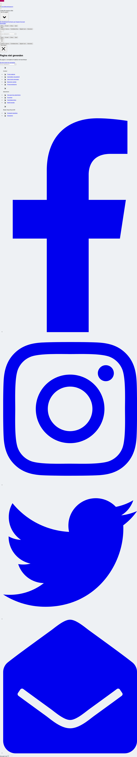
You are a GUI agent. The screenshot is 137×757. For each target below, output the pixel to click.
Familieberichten (11, 100)
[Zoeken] (15, 34)
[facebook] (70, 332)
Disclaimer (10, 115)
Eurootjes (9, 97)
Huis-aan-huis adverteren (14, 95)
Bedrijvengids (11, 102)
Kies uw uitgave (4, 12)
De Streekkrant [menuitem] (4, 22)
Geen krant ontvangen (13, 79)
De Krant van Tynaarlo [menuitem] (14, 22)
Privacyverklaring (12, 84)
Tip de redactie (11, 74)
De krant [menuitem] (22, 22)
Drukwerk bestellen (12, 113)
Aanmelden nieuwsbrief (13, 77)
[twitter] (70, 619)
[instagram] (70, 485)
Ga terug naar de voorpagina (7, 62)
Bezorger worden (11, 82)
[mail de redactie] (70, 753)
